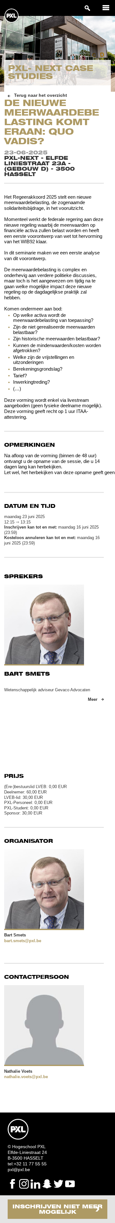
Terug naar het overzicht (40, 95)
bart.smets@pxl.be (22, 940)
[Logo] (11, 21)
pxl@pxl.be (19, 1169)
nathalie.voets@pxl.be (26, 1076)
